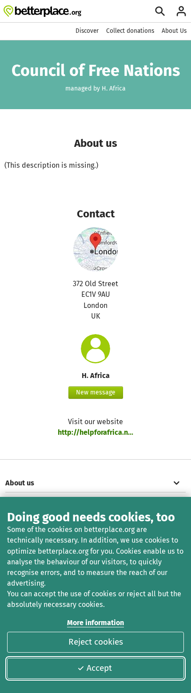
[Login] (181, 11)
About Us (174, 31)
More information (95, 622)
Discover (87, 31)
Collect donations (130, 31)
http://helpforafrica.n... (95, 432)
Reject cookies (95, 642)
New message (95, 392)
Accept (99, 668)
